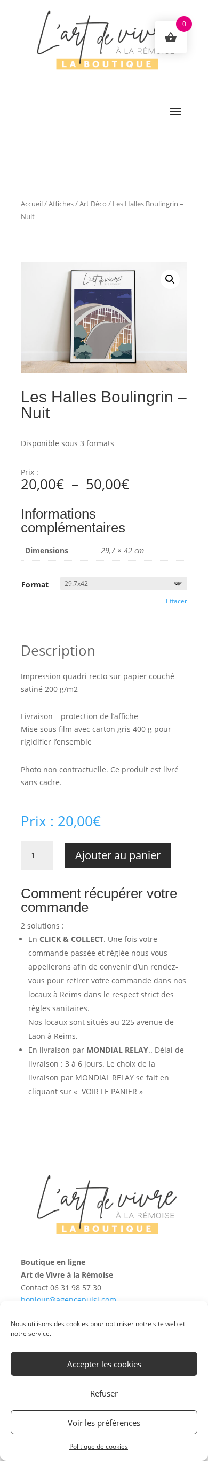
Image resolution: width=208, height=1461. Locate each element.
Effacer (176, 601)
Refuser (104, 1393)
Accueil (32, 203)
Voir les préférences (104, 1422)
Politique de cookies (98, 1446)
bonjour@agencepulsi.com (68, 1300)
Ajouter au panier (118, 855)
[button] (170, 279)
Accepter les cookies (104, 1364)
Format (35, 584)
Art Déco (93, 203)
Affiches (61, 203)
